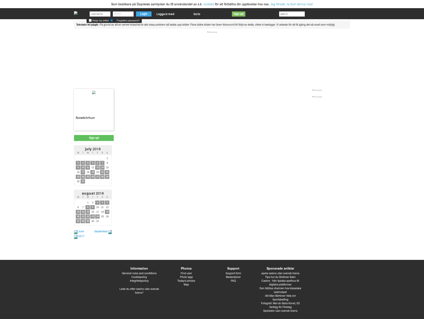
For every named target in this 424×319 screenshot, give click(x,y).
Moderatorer (233, 277)
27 (98, 177)
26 (93, 177)
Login (143, 13)
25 (88, 177)
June (81, 231)
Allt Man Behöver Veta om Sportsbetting (280, 297)
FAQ (233, 280)
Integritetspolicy (139, 280)
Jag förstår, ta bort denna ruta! (291, 4)
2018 (93, 148)
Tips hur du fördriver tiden (280, 277)
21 (102, 172)
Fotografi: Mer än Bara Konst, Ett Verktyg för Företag (280, 305)
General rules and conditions (139, 273)
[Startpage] (76, 12)
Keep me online (100, 20)
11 (88, 167)
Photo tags (186, 277)
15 (88, 212)
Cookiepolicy (139, 277)
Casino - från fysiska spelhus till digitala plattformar (280, 282)
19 (93, 172)
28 (102, 177)
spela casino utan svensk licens (280, 273)
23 (78, 177)
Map (186, 284)
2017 (81, 236)
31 (83, 181)
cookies (208, 4)
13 (98, 167)
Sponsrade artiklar (280, 268)
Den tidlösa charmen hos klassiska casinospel (280, 290)
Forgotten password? (128, 20)
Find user (186, 273)
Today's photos (186, 280)
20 (78, 216)
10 (83, 167)
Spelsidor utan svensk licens (280, 310)
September (101, 231)
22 (107, 172)
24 (83, 177)
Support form (233, 273)
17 (83, 172)
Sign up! (239, 13)
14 (102, 167)
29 (107, 177)
